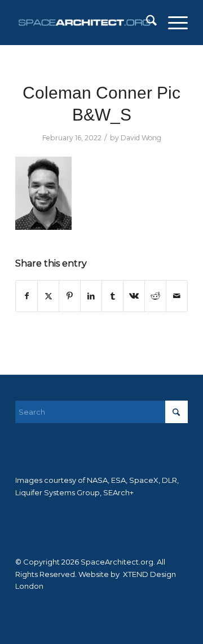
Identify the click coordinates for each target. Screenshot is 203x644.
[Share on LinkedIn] (91, 296)
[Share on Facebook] (26, 296)
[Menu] (172, 22)
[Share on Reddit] (155, 296)
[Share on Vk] (133, 296)
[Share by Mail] (176, 296)
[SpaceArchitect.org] (84, 22)
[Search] (146, 22)
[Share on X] (48, 296)
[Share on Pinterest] (69, 296)
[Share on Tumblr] (112, 296)
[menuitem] (146, 22)
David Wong (141, 138)
